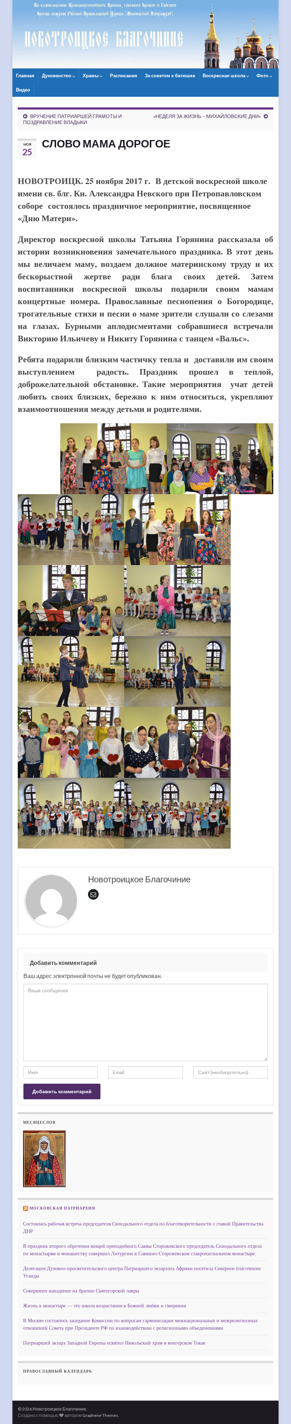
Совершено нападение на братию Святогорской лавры (81, 1290)
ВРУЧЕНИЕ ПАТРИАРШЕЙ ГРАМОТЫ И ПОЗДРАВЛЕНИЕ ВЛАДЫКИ (72, 119)
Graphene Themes (100, 1415)
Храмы (91, 75)
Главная (25, 75)
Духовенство (57, 75)
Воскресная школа (224, 75)
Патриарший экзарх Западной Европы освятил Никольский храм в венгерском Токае (114, 1342)
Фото (263, 75)
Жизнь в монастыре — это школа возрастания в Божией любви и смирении (104, 1305)
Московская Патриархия (62, 1208)
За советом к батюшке (170, 75)
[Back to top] (275, 1408)
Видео (23, 90)
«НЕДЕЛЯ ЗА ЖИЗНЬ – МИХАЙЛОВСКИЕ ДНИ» (207, 116)
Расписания (123, 75)
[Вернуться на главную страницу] (145, 34)
